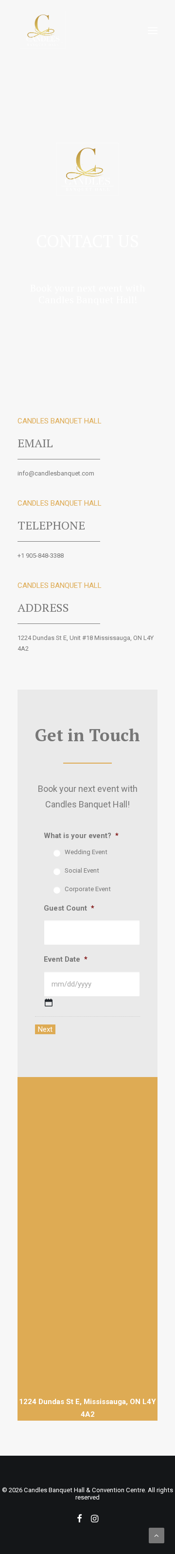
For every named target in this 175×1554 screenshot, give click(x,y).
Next (45, 1029)
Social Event (82, 870)
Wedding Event (86, 852)
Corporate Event (88, 889)
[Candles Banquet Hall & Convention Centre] (43, 31)
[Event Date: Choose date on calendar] (48, 1002)
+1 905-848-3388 (41, 555)
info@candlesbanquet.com (56, 473)
